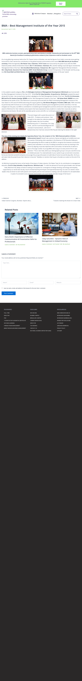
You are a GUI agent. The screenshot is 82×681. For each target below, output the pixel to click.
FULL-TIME (6, 313)
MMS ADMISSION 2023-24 (63, 313)
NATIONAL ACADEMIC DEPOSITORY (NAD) (40, 330)
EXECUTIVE (6, 315)
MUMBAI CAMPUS (34, 315)
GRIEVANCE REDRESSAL (63, 325)
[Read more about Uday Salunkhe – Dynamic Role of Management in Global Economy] (59, 224)
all (16, 244)
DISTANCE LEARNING (9, 323)
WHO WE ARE (33, 313)
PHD (5, 318)
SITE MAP (59, 330)
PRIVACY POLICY (61, 328)
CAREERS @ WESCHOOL (36, 320)
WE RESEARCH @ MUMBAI (63, 315)
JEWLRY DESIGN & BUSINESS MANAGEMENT (15, 328)
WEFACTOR (33, 323)
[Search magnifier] (77, 13)
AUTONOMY (60, 323)
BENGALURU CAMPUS (35, 318)
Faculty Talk (58, 244)
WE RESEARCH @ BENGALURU (64, 318)
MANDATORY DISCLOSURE (63, 320)
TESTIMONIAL (33, 325)
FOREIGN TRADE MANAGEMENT (12, 325)
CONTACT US (33, 328)
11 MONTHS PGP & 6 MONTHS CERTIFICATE (15, 320)
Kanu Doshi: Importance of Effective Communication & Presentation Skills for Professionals (21, 239)
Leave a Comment (10, 244)
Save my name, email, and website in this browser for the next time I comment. (25, 288)
